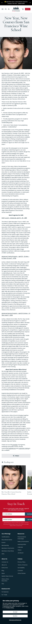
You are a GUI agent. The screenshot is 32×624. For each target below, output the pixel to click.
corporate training (24, 448)
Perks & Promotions (23, 541)
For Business (5, 592)
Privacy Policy (21, 562)
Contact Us (5, 562)
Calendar (20, 547)
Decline (15, 616)
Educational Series (7, 540)
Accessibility (21, 568)
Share (17, 456)
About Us (4, 565)
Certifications (5, 537)
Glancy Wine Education (5, 580)
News (3, 573)
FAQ (3, 583)
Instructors (5, 568)
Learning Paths (22, 544)
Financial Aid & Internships (22, 537)
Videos (19, 550)
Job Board (20, 553)
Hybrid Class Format (7, 576)
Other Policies (22, 573)
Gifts (3, 554)
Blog (3, 570)
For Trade (4, 595)
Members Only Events (8, 548)
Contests (20, 570)
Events (3, 542)
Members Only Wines (8, 551)
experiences (12, 448)
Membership (5, 545)
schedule (14, 445)
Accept (15, 612)
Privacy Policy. (10, 608)
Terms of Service (22, 565)
